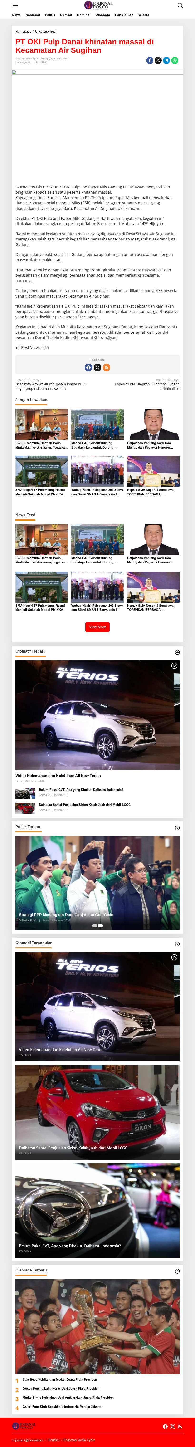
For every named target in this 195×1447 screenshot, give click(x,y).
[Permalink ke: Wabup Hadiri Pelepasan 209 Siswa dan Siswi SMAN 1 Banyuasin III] (97, 471)
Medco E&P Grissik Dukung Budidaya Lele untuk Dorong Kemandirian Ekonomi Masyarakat (96, 445)
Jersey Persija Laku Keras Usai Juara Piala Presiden (61, 1388)
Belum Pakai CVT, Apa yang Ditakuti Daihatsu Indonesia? (81, 790)
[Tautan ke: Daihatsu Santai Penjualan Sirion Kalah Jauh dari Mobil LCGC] (25, 808)
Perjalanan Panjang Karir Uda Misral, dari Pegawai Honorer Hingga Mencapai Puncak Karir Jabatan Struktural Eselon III (150, 445)
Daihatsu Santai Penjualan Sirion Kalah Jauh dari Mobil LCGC (85, 805)
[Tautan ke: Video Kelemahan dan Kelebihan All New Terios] (97, 715)
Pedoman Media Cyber (79, 1440)
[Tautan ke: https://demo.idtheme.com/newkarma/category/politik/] (177, 828)
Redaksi (53, 1440)
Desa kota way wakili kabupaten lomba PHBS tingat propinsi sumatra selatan (50, 384)
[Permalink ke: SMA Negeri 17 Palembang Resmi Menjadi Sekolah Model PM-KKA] (41, 471)
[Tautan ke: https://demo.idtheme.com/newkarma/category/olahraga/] (177, 1271)
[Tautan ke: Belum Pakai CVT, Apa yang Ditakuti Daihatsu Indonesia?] (25, 793)
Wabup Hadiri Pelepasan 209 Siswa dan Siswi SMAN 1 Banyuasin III (97, 492)
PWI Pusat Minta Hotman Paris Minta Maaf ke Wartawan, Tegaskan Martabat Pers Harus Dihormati (41, 445)
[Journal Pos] (98, 5)
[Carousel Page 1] (94, 925)
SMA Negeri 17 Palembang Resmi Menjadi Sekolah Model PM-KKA (40, 492)
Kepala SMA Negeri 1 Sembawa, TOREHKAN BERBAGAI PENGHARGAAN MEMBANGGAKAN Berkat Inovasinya (153, 492)
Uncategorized (23, 62)
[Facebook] (88, 367)
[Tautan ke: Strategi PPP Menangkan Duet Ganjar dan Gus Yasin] (97, 883)
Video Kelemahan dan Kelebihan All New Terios (58, 776)
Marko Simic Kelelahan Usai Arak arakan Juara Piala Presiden (68, 1397)
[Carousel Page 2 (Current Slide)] (100, 925)
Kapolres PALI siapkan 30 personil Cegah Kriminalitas (147, 384)
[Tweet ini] (158, 60)
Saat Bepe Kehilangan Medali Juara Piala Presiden (60, 1379)
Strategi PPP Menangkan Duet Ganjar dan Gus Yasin (66, 915)
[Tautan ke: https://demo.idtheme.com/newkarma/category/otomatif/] (177, 652)
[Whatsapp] (174, 60)
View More (97, 627)
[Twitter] (97, 367)
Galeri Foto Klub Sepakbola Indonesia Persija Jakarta (62, 1406)
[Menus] (16, 5)
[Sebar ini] (149, 60)
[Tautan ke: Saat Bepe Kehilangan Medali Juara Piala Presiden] (97, 1326)
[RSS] (106, 367)
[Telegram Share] (166, 60)
